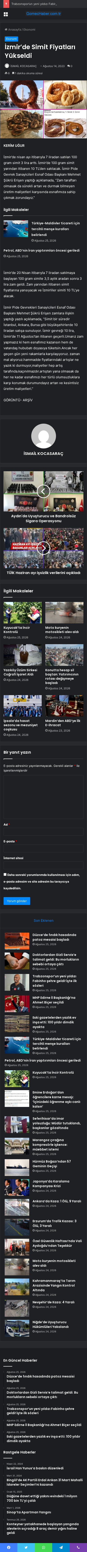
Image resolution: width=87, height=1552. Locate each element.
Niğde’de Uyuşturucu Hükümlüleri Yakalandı (51, 1324)
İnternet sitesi (13, 858)
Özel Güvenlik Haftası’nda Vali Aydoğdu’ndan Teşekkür (57, 1243)
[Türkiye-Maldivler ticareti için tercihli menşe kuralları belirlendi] (16, 228)
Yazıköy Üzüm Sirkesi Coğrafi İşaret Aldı (20, 672)
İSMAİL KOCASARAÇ (23, 66)
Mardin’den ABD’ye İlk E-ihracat (62, 723)
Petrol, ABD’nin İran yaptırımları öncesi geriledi (42, 250)
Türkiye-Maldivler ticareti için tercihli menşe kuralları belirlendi (55, 229)
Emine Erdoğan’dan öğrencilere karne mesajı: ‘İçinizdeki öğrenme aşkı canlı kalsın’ (56, 1099)
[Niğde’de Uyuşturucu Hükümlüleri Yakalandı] (17, 1328)
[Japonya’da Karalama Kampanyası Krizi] (17, 1187)
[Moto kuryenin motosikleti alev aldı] (64, 612)
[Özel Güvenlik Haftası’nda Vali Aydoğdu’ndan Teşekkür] (17, 1247)
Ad (7, 824)
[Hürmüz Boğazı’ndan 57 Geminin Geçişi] (17, 1167)
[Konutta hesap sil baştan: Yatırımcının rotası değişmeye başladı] (64, 655)
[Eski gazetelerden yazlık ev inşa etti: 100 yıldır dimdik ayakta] (17, 1023)
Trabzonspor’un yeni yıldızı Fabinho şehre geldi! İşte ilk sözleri (55, 981)
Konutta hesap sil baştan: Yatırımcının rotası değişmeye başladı (62, 676)
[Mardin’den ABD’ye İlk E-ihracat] (64, 706)
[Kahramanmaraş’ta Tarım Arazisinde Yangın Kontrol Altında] (17, 1287)
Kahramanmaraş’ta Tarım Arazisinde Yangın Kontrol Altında (54, 1285)
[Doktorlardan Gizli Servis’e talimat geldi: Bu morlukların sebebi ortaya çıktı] (17, 961)
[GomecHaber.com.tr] (43, 13)
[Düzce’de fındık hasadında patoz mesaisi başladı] (17, 941)
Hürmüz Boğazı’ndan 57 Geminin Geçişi (52, 1163)
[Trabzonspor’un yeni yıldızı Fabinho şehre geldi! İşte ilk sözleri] (17, 982)
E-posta (10, 841)
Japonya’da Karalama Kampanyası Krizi (51, 1183)
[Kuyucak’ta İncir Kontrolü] (23, 612)
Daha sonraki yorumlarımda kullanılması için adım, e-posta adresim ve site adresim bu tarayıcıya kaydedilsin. (42, 881)
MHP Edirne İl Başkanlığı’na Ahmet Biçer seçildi (54, 1000)
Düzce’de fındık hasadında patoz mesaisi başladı (54, 937)
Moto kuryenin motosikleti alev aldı (62, 629)
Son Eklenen (44, 920)
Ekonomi (29, 29)
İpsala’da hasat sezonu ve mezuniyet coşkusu (21, 725)
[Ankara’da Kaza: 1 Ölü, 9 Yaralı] (17, 1207)
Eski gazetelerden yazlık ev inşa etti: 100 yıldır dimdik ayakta (54, 1022)
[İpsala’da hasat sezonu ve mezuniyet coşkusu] (23, 706)
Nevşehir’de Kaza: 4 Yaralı (54, 1302)
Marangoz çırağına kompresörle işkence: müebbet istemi (50, 1145)
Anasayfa (14, 29)
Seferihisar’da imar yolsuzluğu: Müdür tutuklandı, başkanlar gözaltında (57, 1123)
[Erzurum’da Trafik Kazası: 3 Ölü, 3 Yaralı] (17, 1227)
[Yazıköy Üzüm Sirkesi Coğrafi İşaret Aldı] (23, 655)
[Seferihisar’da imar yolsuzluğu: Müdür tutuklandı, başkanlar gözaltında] (17, 1124)
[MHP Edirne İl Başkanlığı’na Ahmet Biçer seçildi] (17, 1003)
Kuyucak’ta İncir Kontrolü (17, 629)
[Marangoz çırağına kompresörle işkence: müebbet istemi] (17, 1146)
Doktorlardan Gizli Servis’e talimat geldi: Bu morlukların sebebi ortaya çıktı (56, 959)
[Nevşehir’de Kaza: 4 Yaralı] (17, 1308)
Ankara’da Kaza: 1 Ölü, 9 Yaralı (57, 1201)
